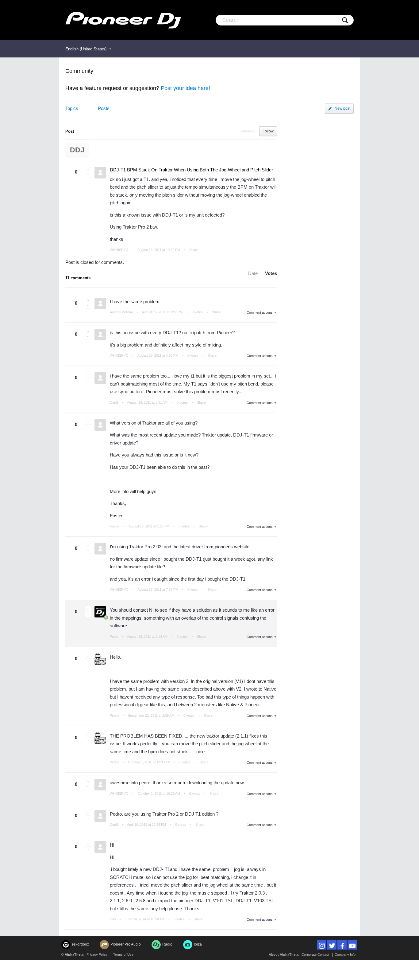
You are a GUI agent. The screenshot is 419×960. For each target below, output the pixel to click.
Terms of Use (123, 954)
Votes (271, 273)
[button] (88, 169)
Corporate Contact (315, 954)
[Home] (123, 20)
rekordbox (80, 944)
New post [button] (342, 108)
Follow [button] (268, 131)
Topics (71, 108)
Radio (167, 944)
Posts (104, 108)
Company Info (345, 954)
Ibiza (198, 944)
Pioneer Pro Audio (125, 944)
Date (253, 273)
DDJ (77, 150)
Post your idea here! (185, 88)
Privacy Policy (97, 954)
